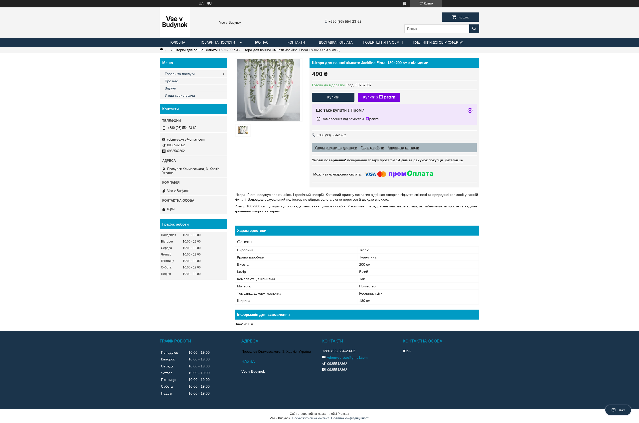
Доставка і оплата (336, 42)
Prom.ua (343, 414)
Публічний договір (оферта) (438, 42)
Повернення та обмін (383, 42)
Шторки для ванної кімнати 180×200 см (205, 50)
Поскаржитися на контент (310, 418)
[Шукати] (474, 28)
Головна (177, 42)
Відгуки (170, 88)
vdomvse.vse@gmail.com (186, 139)
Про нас (261, 42)
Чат (622, 410)
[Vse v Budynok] (175, 36)
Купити (333, 97)
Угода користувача (180, 95)
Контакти (296, 42)
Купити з (370, 97)
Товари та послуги (217, 42)
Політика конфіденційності (350, 418)
